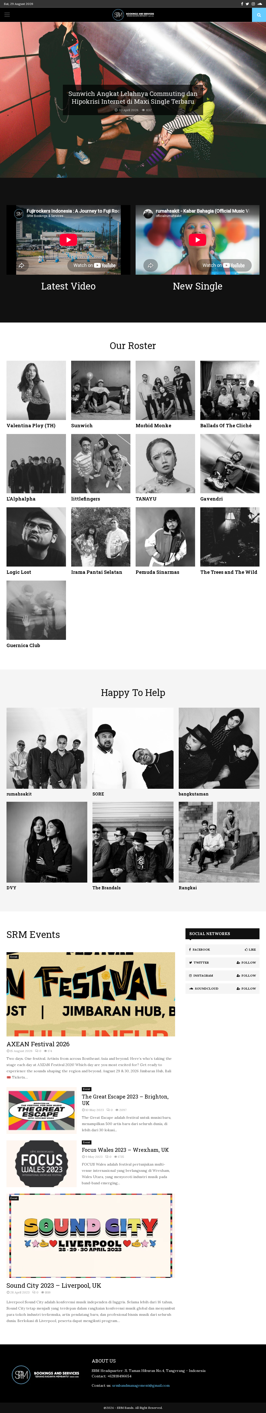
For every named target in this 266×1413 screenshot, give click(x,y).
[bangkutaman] (219, 748)
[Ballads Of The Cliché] (230, 390)
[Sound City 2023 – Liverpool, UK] (90, 1236)
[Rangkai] (219, 842)
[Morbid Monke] (165, 390)
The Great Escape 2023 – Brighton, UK (125, 1099)
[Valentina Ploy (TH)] (36, 390)
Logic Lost (18, 572)
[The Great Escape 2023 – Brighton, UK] (41, 1110)
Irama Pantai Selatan (96, 572)
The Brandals (106, 887)
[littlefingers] (101, 464)
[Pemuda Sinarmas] (165, 537)
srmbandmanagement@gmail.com (141, 1385)
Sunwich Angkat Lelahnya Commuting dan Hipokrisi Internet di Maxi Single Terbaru (133, 97)
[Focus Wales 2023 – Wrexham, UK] (41, 1163)
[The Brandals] (132, 842)
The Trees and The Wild (228, 572)
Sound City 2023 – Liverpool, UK (53, 1285)
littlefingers (85, 499)
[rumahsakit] (46, 748)
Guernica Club (23, 645)
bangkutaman (194, 794)
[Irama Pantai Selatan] (101, 537)
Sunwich (82, 425)
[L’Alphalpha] (36, 464)
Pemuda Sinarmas (157, 572)
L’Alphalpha (21, 499)
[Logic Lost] (36, 537)
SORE (98, 794)
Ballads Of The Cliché (225, 425)
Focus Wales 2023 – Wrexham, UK (125, 1149)
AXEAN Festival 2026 (38, 1044)
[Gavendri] (230, 464)
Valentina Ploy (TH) (30, 425)
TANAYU (146, 499)
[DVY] (46, 842)
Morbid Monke (153, 425)
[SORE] (132, 748)
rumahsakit (19, 794)
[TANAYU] (165, 464)
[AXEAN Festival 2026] (90, 994)
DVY (11, 887)
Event (13, 956)
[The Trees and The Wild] (230, 537)
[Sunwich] (101, 390)
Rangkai (188, 887)
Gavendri (211, 499)
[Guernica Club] (36, 610)
